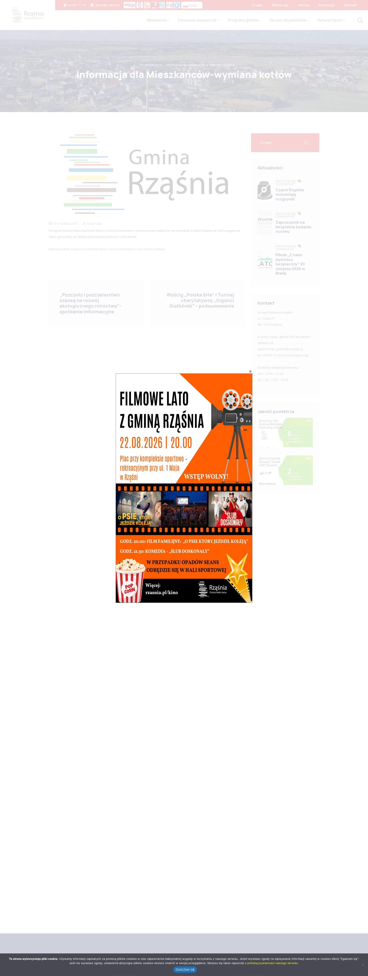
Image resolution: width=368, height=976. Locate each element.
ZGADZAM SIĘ (185, 969)
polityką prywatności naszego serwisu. (273, 963)
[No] (363, 965)
